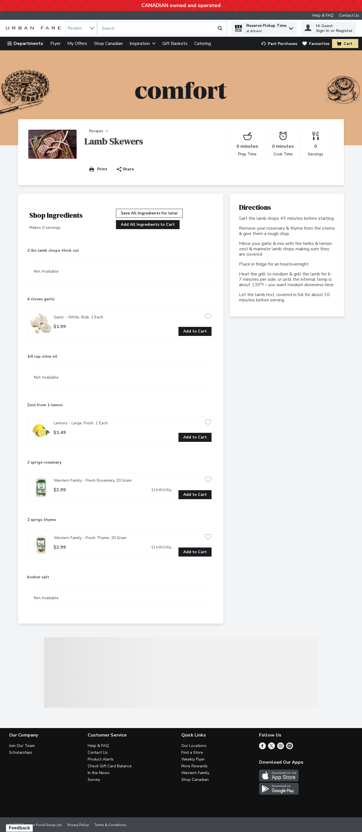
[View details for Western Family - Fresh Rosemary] (41, 487)
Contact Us (349, 15)
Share (128, 169)
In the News (98, 772)
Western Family (195, 772)
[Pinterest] (289, 748)
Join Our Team (22, 745)
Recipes (96, 131)
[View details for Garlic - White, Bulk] (41, 324)
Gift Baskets (175, 43)
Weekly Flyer (193, 759)
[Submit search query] (220, 28)
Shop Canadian (108, 43)
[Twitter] (271, 748)
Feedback (19, 828)
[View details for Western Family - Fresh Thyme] (41, 544)
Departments (28, 43)
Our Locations (193, 745)
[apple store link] (279, 780)
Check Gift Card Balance (110, 766)
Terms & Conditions (110, 825)
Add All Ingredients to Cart (148, 224)
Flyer (55, 43)
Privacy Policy (78, 825)
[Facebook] (262, 748)
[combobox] (81, 28)
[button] (291, 27)
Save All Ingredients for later (149, 213)
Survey (94, 779)
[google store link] (279, 793)
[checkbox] (208, 317)
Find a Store (192, 752)
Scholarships (20, 752)
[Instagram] (280, 748)
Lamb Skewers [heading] (114, 141)
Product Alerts (101, 759)
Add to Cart (195, 331)
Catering (202, 43)
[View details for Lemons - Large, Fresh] (41, 430)
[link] (279, 43)
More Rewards (194, 766)
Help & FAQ (322, 15)
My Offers (77, 43)
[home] (34, 28)
